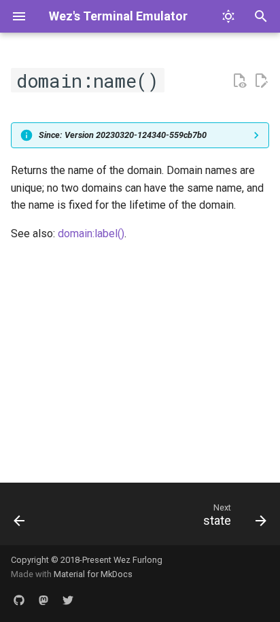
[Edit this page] (261, 81)
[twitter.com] (68, 600)
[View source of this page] (239, 81)
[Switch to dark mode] (228, 16)
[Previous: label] (20, 518)
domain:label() (91, 233)
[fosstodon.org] (43, 600)
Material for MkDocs (93, 574)
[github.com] (19, 600)
